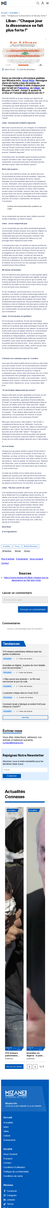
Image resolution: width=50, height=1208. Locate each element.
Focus (17, 546)
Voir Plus (25, 717)
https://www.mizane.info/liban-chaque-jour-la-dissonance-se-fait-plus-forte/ (26, 579)
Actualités (14, 13)
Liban (37, 87)
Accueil (4, 13)
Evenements (22, 559)
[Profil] (42, 3)
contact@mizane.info (13, 742)
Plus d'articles (7, 559)
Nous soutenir (36, 559)
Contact (5, 563)
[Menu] (47, 3)
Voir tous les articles (14, 1067)
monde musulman (31, 546)
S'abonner (12, 776)
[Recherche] (37, 3)
